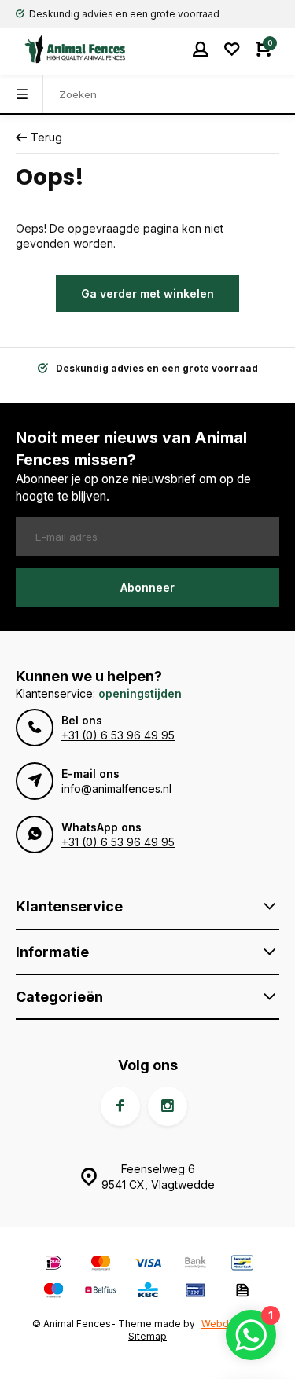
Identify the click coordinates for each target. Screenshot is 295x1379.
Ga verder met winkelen (147, 293)
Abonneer (147, 587)
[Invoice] (242, 1292)
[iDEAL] (53, 1264)
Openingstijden (140, 693)
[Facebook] (120, 1106)
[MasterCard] (100, 1264)
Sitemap (147, 1336)
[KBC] (148, 1292)
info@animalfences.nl (116, 788)
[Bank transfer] (195, 1264)
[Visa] (148, 1264)
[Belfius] (100, 1292)
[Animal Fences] (63, 49)
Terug (46, 137)
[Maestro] (53, 1292)
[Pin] (195, 1292)
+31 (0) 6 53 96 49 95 (118, 735)
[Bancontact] (242, 1264)
